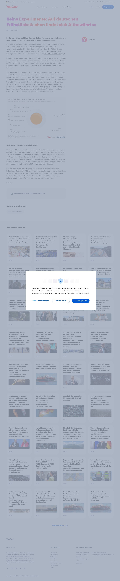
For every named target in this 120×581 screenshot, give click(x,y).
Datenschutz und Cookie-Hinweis (78, 293)
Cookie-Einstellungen (40, 300)
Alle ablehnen (61, 301)
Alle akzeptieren (80, 301)
